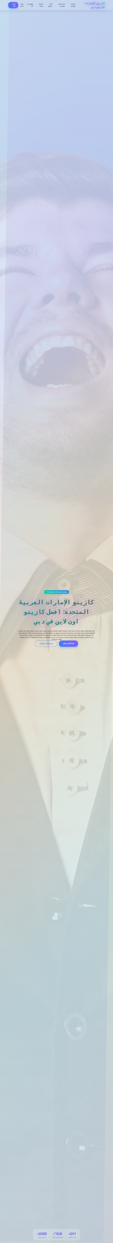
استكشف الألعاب (46, 643)
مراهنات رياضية (41, 5)
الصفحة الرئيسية (73, 5)
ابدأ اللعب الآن (68, 643)
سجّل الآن (14, 5)
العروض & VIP (30, 5)
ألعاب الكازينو (50, 5)
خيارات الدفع (22, 5)
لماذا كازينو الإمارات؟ (61, 5)
